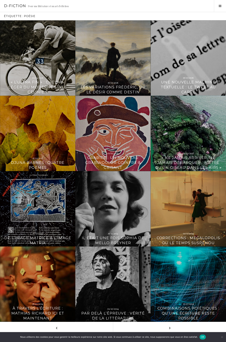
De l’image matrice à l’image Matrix (37, 240)
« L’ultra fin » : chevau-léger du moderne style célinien (37, 87)
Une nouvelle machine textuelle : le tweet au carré (188, 87)
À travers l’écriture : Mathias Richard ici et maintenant (37, 313)
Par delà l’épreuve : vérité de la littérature (113, 315)
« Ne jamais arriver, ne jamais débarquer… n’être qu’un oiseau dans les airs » (188, 162)
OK (202, 337)
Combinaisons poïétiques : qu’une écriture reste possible (188, 313)
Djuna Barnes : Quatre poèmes (38, 165)
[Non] (222, 337)
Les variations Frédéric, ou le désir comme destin (113, 89)
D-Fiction (15, 6)
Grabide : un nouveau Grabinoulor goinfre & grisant (113, 162)
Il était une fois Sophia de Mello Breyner (113, 240)
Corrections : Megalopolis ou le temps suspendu (188, 240)
